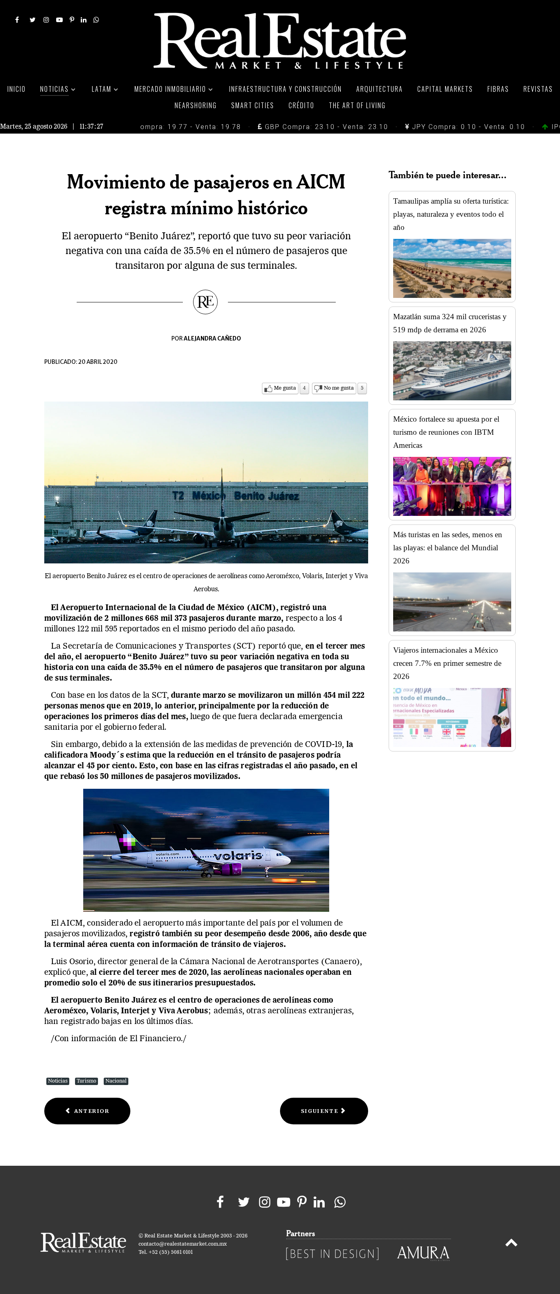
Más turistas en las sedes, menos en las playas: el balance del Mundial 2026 (447, 547)
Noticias (58, 1081)
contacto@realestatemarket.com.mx (183, 1244)
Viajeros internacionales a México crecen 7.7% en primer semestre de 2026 (447, 663)
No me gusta (339, 388)
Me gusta (285, 388)
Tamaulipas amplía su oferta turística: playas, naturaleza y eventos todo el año (451, 214)
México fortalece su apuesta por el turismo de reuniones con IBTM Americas (446, 432)
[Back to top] (511, 1244)
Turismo (86, 1081)
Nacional (116, 1081)
